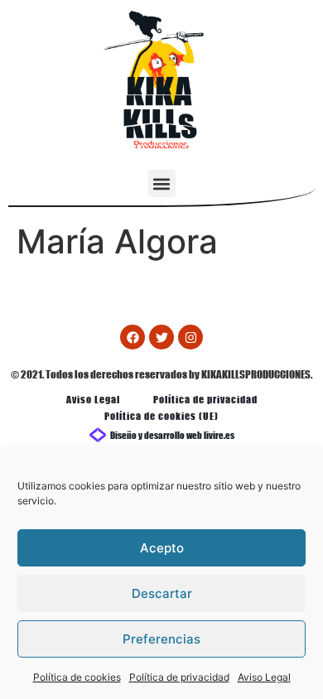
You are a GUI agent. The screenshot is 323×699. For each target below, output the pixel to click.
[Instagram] (190, 337)
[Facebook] (132, 337)
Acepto (162, 548)
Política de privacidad (179, 677)
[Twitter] (161, 337)
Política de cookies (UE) (161, 415)
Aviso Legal (264, 677)
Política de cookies (77, 677)
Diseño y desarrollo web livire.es (172, 434)
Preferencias (161, 639)
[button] (162, 183)
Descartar (162, 593)
